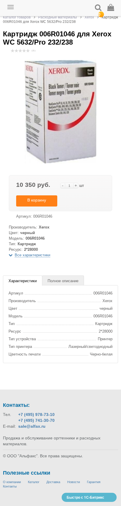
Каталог (33, 482)
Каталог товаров (17, 17)
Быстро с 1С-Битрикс (85, 497)
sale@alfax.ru (32, 426)
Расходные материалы (57, 17)
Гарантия (93, 482)
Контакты (10, 486)
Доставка (53, 482)
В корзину (36, 200)
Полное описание (63, 281)
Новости (73, 482)
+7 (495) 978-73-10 (36, 414)
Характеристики (23, 281)
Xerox (89, 17)
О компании (12, 482)
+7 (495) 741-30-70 (36, 420)
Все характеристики (32, 255)
